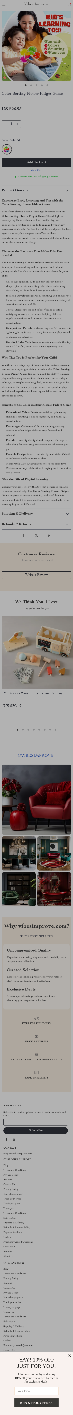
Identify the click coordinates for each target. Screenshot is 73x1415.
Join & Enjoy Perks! (36, 1403)
